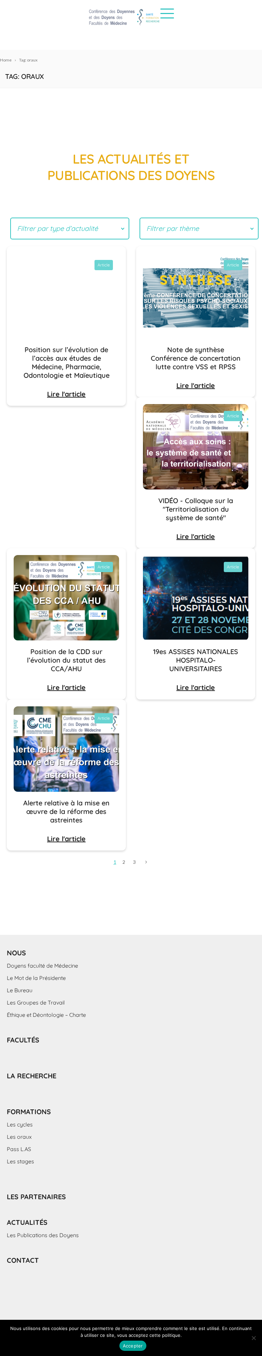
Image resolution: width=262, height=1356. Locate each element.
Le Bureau (19, 990)
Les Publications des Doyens (43, 1235)
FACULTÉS (23, 1040)
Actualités (27, 1222)
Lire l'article (66, 394)
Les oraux (19, 1136)
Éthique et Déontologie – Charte (46, 1014)
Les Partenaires (36, 1196)
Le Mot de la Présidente (36, 977)
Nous (16, 953)
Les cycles (20, 1124)
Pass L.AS (19, 1149)
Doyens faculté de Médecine (42, 965)
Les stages (20, 1161)
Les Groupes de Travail (36, 1002)
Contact (23, 1260)
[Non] (253, 1337)
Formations (29, 1111)
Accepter (133, 1345)
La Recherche (31, 1075)
